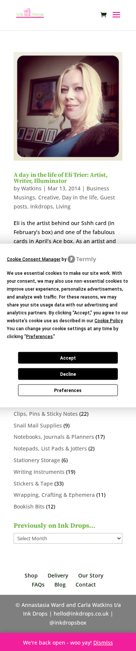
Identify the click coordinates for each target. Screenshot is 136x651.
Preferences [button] (39, 336)
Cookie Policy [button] (108, 320)
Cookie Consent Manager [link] (33, 259)
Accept (68, 357)
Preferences (68, 390)
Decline (68, 374)
